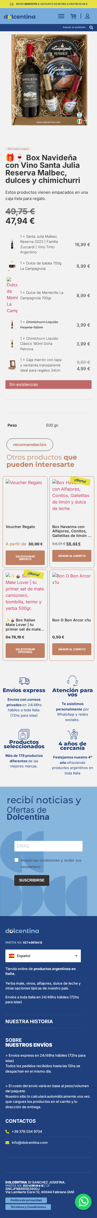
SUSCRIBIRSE (31, 880)
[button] (91, 27)
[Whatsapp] (83, 1202)
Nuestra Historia (29, 1021)
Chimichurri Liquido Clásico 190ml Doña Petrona (39, 343)
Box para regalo (18, 148)
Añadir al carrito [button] (72, 555)
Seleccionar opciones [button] (25, 651)
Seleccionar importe (25, 558)
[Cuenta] (89, 16)
